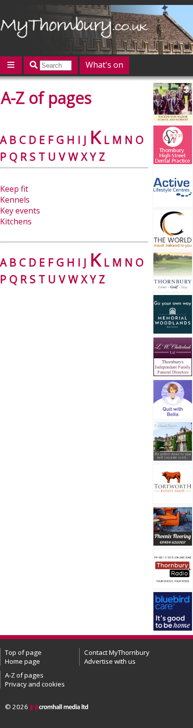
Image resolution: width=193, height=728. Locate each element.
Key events (20, 210)
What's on (104, 64)
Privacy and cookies (35, 684)
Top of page (23, 652)
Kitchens (16, 221)
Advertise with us (110, 661)
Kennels (15, 199)
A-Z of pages (24, 675)
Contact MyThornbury (116, 652)
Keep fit (14, 188)
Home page (22, 661)
